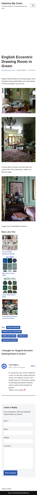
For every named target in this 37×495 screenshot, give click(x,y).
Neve (10, 493)
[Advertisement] (18, 35)
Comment (7, 446)
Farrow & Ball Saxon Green (12, 331)
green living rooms (9, 336)
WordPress (25, 493)
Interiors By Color (9, 70)
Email (6, 429)
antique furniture (13, 327)
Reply (33, 366)
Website (6, 437)
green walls (22, 336)
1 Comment (31, 70)
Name (6, 421)
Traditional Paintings (10, 340)
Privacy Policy (7, 489)
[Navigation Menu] (33, 5)
